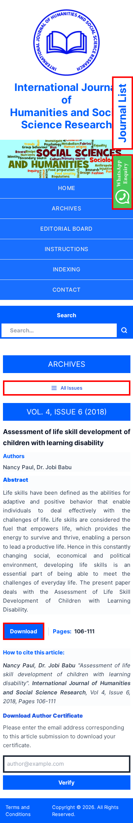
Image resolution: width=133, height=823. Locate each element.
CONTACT (66, 289)
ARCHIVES (66, 208)
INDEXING (66, 269)
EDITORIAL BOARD (66, 228)
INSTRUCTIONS (67, 249)
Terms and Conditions (18, 810)
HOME (66, 188)
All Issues (71, 388)
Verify (66, 782)
